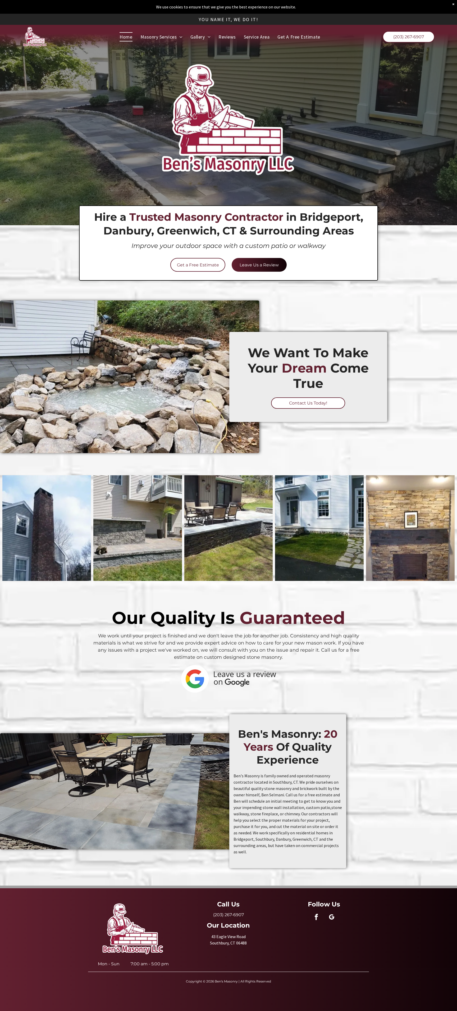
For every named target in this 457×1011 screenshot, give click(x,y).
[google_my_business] (331, 917)
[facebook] (316, 917)
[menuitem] (126, 36)
